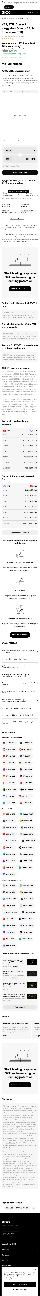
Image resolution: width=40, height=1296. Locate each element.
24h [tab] (11, 92)
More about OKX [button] (9, 1244)
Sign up (30, 12)
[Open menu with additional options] (37, 12)
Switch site (8, 7)
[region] (20, 1281)
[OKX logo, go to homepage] (6, 12)
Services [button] (5, 1255)
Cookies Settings (20, 1289)
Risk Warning (10, 1143)
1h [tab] (5, 92)
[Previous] (3, 1208)
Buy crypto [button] (6, 1266)
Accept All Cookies (20, 1284)
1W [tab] (17, 92)
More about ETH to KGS (20, 533)
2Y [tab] (35, 92)
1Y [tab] (29, 92)
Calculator (13, 19)
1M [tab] (23, 92)
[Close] (36, 1269)
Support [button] (5, 1260)
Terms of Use (29, 1140)
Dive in (5, 1036)
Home (4, 19)
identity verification (19, 596)
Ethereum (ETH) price (17, 219)
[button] (25, 12)
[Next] (37, 1208)
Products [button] (5, 1249)
